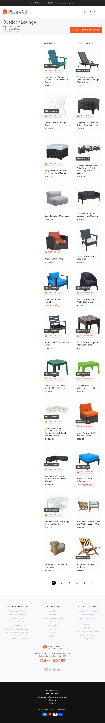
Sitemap (52, 700)
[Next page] (92, 583)
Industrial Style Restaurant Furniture (17, 633)
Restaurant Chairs (17, 611)
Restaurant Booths (17, 622)
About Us (52, 611)
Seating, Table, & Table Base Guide (87, 623)
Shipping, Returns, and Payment (52, 697)
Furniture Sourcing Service (53, 618)
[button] (101, 11)
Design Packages (87, 635)
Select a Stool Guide (88, 618)
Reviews (52, 629)
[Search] (85, 12)
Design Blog (88, 639)
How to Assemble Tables (88, 631)
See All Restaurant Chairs (86, 29)
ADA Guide (88, 628)
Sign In (52, 632)
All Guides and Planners (88, 611)
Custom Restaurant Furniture (17, 629)
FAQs (52, 622)
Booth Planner (88, 614)
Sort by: (80, 43)
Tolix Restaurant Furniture (17, 639)
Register (52, 636)
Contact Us (52, 614)
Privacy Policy (52, 690)
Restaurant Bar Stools (17, 614)
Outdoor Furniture (17, 625)
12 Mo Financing (52, 625)
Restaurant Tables (17, 618)
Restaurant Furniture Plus (55, 709)
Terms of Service (52, 694)
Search (52, 703)
